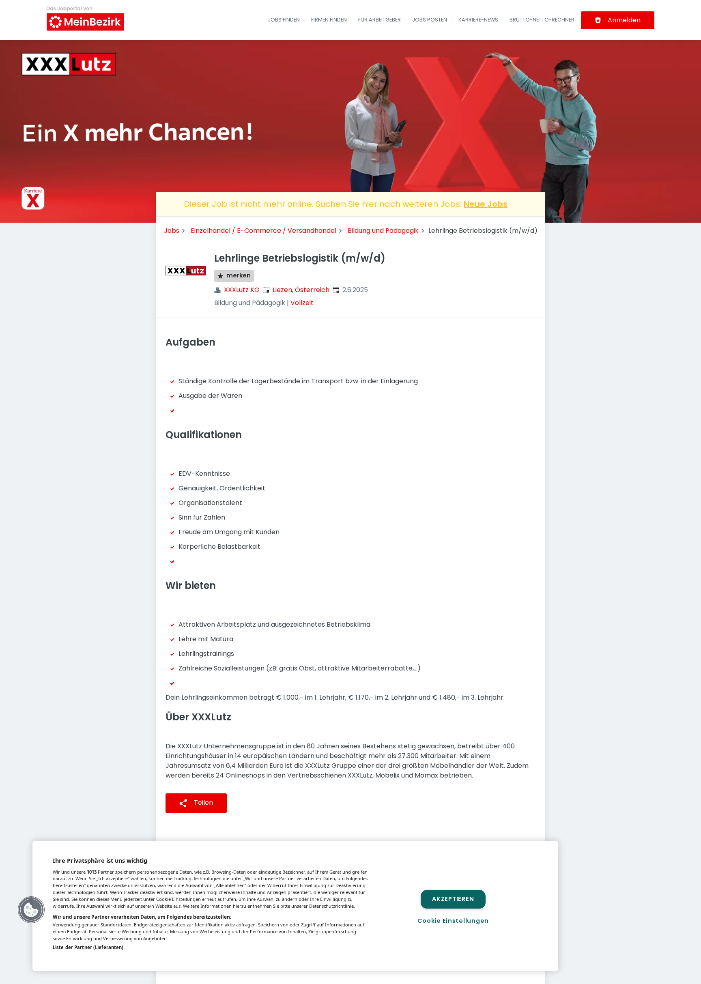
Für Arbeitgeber (379, 19)
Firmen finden (329, 19)
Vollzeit (302, 302)
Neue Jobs (485, 204)
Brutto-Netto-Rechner (542, 19)
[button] (31, 910)
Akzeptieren (453, 899)
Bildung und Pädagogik (383, 230)
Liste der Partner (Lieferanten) (88, 947)
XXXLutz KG (242, 289)
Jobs (171, 230)
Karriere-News (478, 19)
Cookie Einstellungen (453, 921)
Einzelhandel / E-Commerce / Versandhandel (263, 230)
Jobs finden (284, 19)
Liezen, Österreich (301, 289)
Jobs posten (429, 19)
